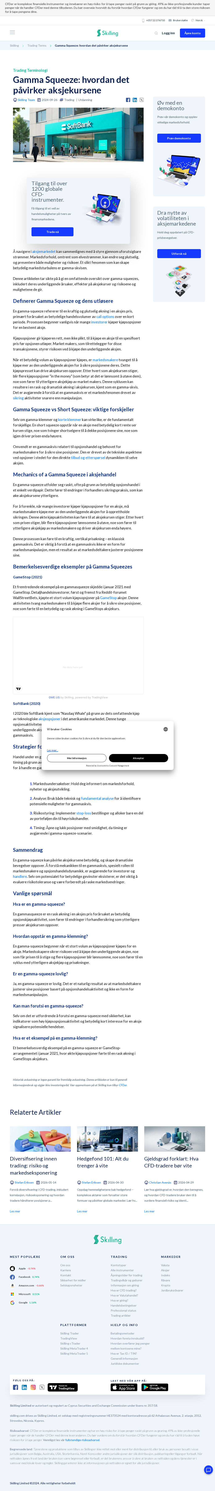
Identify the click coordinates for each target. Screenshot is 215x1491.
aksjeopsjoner (49, 719)
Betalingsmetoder (122, 1333)
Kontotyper (118, 1265)
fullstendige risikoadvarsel (82, 1440)
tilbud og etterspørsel (88, 457)
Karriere (65, 1270)
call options (105, 316)
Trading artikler (121, 1315)
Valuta (165, 1265)
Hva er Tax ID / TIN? (124, 1353)
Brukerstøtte (180, 20)
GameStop (108, 598)
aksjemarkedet (44, 251)
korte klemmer (69, 419)
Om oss (65, 1265)
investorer (99, 322)
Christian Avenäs (160, 1182)
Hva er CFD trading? (124, 1290)
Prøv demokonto (179, 138)
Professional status (123, 1310)
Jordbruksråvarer (172, 1290)
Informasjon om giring (125, 1285)
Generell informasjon (124, 1358)
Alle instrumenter (122, 1270)
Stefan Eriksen (24, 1182)
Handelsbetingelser (123, 1305)
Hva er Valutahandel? (124, 1295)
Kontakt (65, 1275)
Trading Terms (36, 45)
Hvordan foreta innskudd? (127, 1338)
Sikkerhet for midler (73, 1280)
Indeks (165, 1275)
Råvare (165, 1280)
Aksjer (165, 1270)
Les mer (15, 1211)
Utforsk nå (179, 253)
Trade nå (52, 232)
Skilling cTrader (70, 1343)
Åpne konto (192, 33)
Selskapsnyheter (71, 1285)
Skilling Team (26, 100)
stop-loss (83, 813)
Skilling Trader (69, 1333)
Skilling (14, 45)
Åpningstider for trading (126, 1275)
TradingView (68, 1338)
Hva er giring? (119, 1300)
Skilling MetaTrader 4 (74, 1348)
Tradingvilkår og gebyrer (126, 1280)
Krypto (165, 1285)
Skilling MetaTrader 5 (74, 1353)
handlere (20, 876)
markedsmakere (105, 360)
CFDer (123, 1085)
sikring (18, 398)
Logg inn (168, 33)
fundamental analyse (97, 798)
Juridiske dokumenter (125, 1363)
